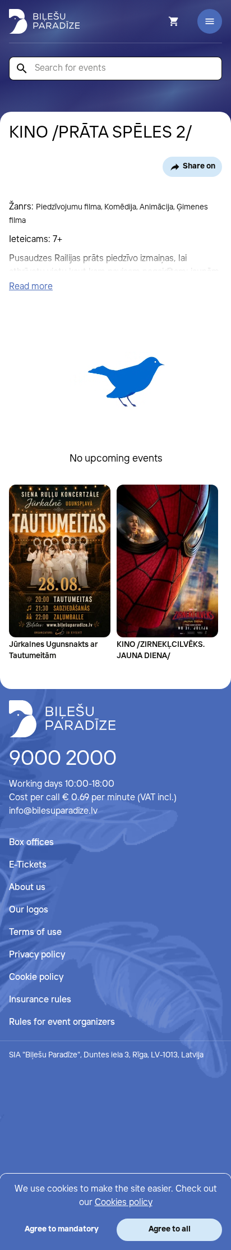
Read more (31, 286)
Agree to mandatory (62, 1229)
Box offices (31, 842)
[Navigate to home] (62, 718)
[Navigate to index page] (44, 21)
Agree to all (170, 1229)
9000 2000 (63, 759)
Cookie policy (36, 977)
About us (27, 887)
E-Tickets (28, 865)
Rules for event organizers (62, 1022)
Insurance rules (40, 1000)
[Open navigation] (209, 21)
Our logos (28, 910)
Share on (199, 166)
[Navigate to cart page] (158, 21)
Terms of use (35, 932)
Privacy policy (37, 955)
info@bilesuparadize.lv (53, 811)
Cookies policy (124, 1202)
